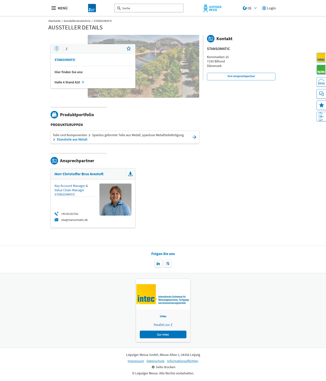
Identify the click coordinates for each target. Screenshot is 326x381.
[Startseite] (92, 8)
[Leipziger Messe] (212, 8)
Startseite (54, 21)
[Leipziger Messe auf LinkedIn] (158, 263)
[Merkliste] (321, 105)
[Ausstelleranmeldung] (321, 116)
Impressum (136, 361)
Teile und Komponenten (70, 135)
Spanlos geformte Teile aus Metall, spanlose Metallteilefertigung (138, 135)
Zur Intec (163, 334)
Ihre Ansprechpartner (241, 76)
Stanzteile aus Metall (72, 139)
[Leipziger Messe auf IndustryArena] (167, 263)
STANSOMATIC (103, 21)
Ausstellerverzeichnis (77, 21)
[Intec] (321, 57)
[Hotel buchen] (321, 82)
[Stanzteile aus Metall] (194, 137)
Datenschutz (156, 361)
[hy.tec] (321, 69)
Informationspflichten (182, 361)
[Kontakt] (321, 94)
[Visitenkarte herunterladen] (130, 174)
